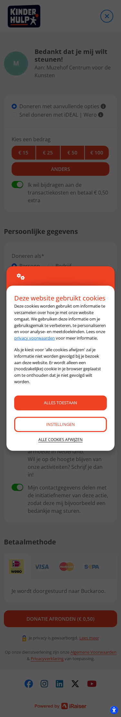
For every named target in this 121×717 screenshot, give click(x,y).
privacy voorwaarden (34, 338)
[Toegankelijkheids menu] (114, 710)
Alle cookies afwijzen (60, 439)
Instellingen (60, 424)
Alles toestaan (60, 403)
